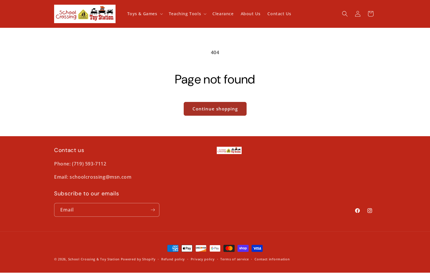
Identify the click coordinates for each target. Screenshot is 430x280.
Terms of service (234, 259)
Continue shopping (215, 109)
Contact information (272, 259)
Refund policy (173, 259)
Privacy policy (203, 259)
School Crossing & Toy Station (94, 259)
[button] (144, 14)
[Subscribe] (152, 210)
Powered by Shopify (138, 259)
